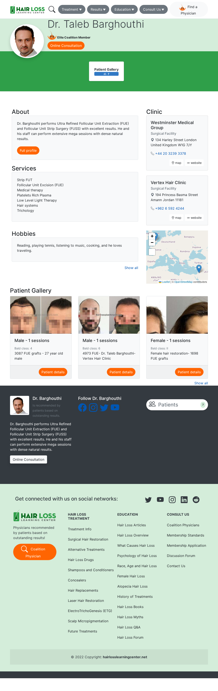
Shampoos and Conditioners (87, 570)
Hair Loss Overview (133, 535)
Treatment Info (80, 529)
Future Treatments (82, 631)
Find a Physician (189, 10)
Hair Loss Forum (130, 637)
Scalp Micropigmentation (87, 621)
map (177, 163)
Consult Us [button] (152, 9)
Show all (131, 268)
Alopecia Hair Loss (132, 586)
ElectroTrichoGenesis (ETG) (87, 611)
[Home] (28, 9)
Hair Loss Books (130, 607)
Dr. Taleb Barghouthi (95, 24)
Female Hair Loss (131, 576)
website (196, 163)
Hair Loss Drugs (81, 560)
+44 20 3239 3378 (170, 153)
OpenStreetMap (183, 281)
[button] (199, 269)
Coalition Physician (35, 552)
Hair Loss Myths (130, 617)
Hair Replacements (83, 590)
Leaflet (165, 281)
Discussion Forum (181, 556)
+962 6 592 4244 (169, 208)
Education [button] (123, 9)
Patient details (53, 372)
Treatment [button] (70, 9)
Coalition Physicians (183, 525)
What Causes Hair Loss (136, 545)
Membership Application (186, 545)
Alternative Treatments (86, 549)
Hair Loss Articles (131, 525)
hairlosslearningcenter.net (125, 657)
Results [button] (96, 9)
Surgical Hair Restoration (87, 539)
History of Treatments (135, 596)
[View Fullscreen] (152, 252)
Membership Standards (185, 535)
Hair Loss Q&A (129, 627)
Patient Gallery (106, 69)
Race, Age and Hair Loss (136, 566)
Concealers (77, 580)
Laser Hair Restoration (86, 600)
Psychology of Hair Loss (136, 556)
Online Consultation (66, 45)
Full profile (28, 150)
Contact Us (176, 566)
